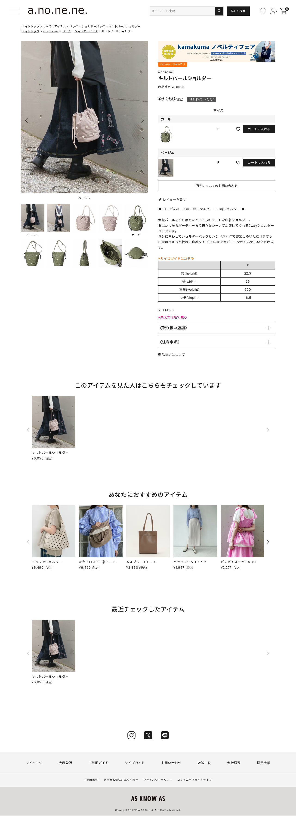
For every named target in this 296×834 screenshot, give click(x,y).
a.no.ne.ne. (51, 31)
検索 (219, 11)
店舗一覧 (204, 763)
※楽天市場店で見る (172, 317)
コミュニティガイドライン (194, 780)
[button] (142, 120)
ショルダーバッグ (93, 26)
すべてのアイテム (54, 26)
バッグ (73, 26)
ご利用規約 (91, 780)
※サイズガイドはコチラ (176, 258)
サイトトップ (30, 26)
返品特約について (171, 355)
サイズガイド (135, 763)
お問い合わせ (171, 763)
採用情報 (263, 763)
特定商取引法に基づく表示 (121, 780)
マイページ (34, 763)
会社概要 (233, 763)
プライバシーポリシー (158, 780)
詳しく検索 (238, 11)
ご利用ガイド (98, 763)
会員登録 (65, 763)
